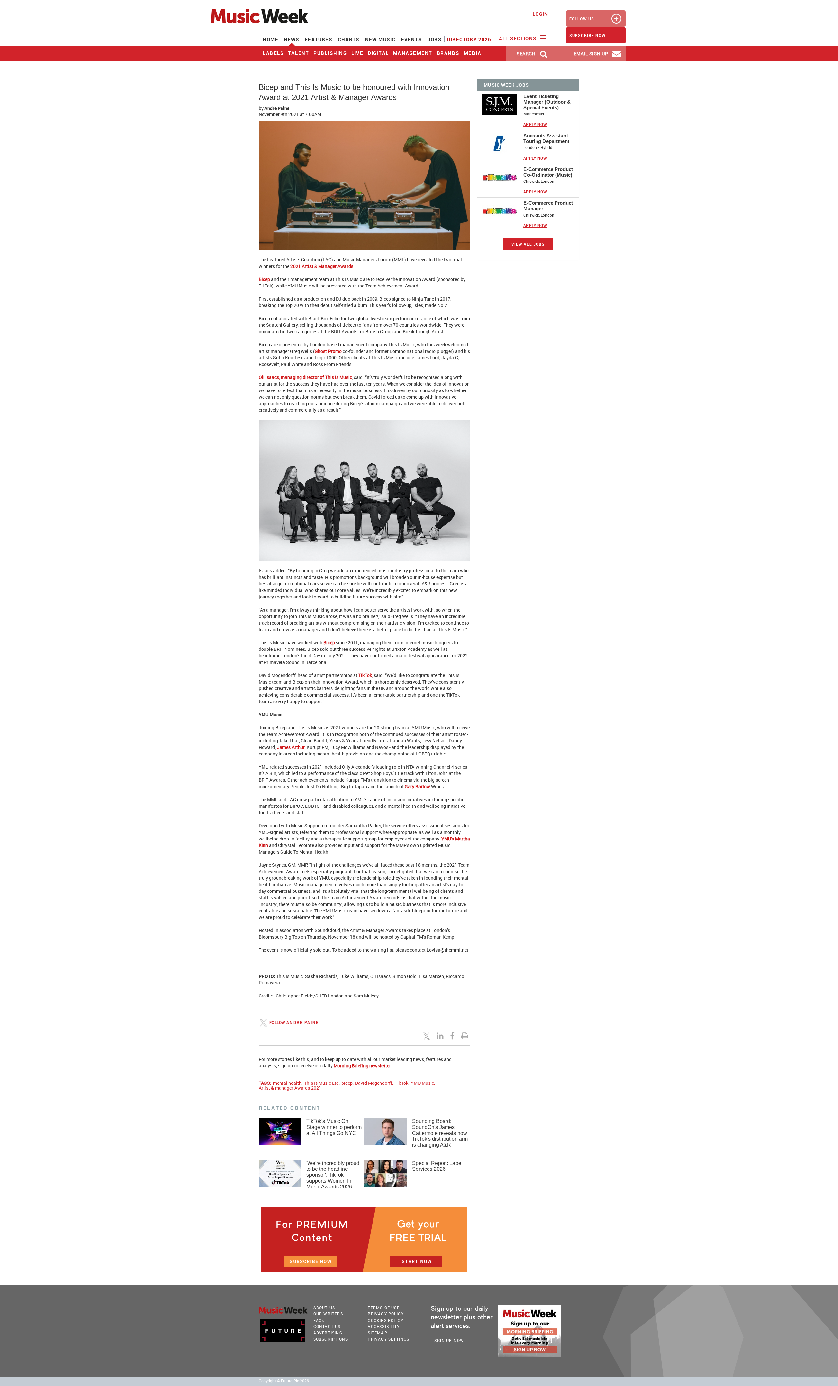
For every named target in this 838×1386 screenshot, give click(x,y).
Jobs (435, 39)
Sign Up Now (449, 1340)
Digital (378, 53)
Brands (448, 53)
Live (357, 53)
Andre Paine (276, 108)
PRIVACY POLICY (386, 1313)
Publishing (330, 53)
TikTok (401, 1083)
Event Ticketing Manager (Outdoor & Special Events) (547, 102)
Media (473, 53)
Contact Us (327, 1326)
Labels (273, 53)
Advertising (327, 1332)
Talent (298, 53)
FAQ (318, 1320)
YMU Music (422, 1083)
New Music (380, 39)
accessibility (384, 1326)
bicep (347, 1083)
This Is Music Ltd (321, 1083)
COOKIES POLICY (385, 1320)
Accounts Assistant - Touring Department (547, 138)
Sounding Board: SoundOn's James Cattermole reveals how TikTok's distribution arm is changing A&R (440, 1133)
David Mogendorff (373, 1083)
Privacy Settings (388, 1339)
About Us (324, 1307)
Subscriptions (330, 1339)
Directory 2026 (469, 39)
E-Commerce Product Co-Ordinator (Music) (548, 172)
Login (540, 14)
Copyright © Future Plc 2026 (284, 1380)
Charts (348, 39)
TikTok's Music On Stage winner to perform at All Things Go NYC (334, 1127)
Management (412, 53)
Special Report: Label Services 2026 (437, 1166)
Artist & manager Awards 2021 (290, 1088)
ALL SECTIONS (518, 38)
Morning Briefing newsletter (362, 1066)
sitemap (377, 1332)
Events (411, 39)
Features (318, 39)
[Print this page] (465, 1036)
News (291, 39)
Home (270, 39)
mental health (287, 1083)
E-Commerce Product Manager (548, 205)
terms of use (383, 1307)
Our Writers (328, 1313)
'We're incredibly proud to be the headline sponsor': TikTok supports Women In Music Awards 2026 (332, 1174)
